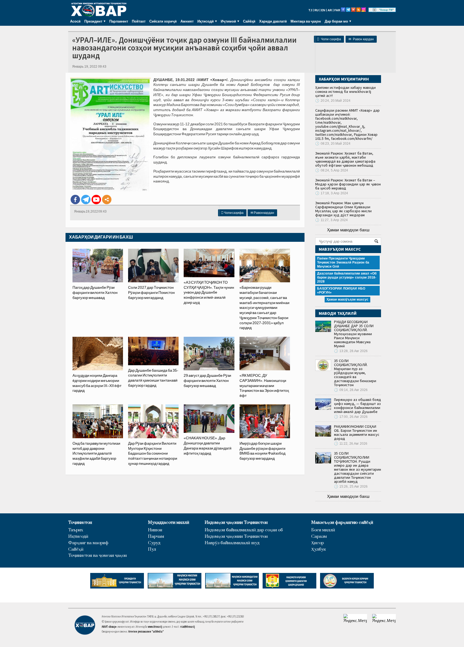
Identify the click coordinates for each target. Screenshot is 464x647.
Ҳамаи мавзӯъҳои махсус (347, 299)
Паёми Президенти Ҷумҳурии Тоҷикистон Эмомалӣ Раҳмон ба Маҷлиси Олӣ (343, 262)
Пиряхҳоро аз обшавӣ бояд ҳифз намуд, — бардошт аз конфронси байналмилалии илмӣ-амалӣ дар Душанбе (357, 405)
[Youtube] (96, 199)
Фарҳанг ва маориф (88, 543)
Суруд (154, 543)
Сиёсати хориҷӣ (163, 21)
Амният (187, 21)
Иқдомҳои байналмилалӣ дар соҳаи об (244, 530)
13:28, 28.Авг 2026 (351, 351)
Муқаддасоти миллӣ (168, 522)
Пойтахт (139, 21)
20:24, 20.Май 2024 (332, 101)
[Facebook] (75, 199)
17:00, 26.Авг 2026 (351, 417)
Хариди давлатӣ (273, 21)
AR (330, 10)
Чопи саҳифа (329, 39)
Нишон (155, 530)
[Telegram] (85, 199)
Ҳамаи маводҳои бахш (348, 230)
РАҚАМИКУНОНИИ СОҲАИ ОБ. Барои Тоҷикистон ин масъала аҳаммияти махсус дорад (356, 432)
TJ (310, 10)
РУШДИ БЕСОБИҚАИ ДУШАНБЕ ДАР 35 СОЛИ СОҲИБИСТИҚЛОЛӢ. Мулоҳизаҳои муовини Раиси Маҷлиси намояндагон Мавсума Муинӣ (354, 333)
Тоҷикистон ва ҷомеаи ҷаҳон (97, 555)
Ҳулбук (318, 549)
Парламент (118, 21)
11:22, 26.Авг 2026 (350, 443)
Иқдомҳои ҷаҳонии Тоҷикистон (236, 522)
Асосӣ (75, 21)
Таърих (75, 530)
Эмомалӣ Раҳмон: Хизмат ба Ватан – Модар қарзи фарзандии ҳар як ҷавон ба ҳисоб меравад (348, 184)
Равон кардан (361, 39)
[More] (106, 199)
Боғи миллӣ (323, 530)
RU (316, 10)
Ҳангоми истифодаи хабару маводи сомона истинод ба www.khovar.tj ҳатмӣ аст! (345, 91)
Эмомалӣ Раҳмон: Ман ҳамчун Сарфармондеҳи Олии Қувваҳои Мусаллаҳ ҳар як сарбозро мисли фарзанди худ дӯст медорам (343, 208)
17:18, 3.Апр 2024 (331, 193)
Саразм (319, 536)
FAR (337, 10)
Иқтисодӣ (78, 536)
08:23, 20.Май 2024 (332, 143)
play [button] (374, 10)
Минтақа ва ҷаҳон (306, 21)
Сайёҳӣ (249, 21)
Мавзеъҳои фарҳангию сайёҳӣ (342, 522)
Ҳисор (317, 543)
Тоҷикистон (80, 522)
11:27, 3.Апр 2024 (331, 220)
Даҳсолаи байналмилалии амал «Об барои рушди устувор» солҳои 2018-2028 (346, 277)
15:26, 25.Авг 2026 (351, 486)
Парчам (156, 536)
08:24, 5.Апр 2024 (331, 170)
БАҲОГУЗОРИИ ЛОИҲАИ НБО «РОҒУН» (341, 290)
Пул (152, 549)
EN (323, 10)
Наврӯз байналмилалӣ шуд (232, 543)
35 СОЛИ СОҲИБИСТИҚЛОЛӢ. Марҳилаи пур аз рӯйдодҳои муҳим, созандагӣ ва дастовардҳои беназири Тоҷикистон (355, 372)
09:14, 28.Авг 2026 (351, 390)
